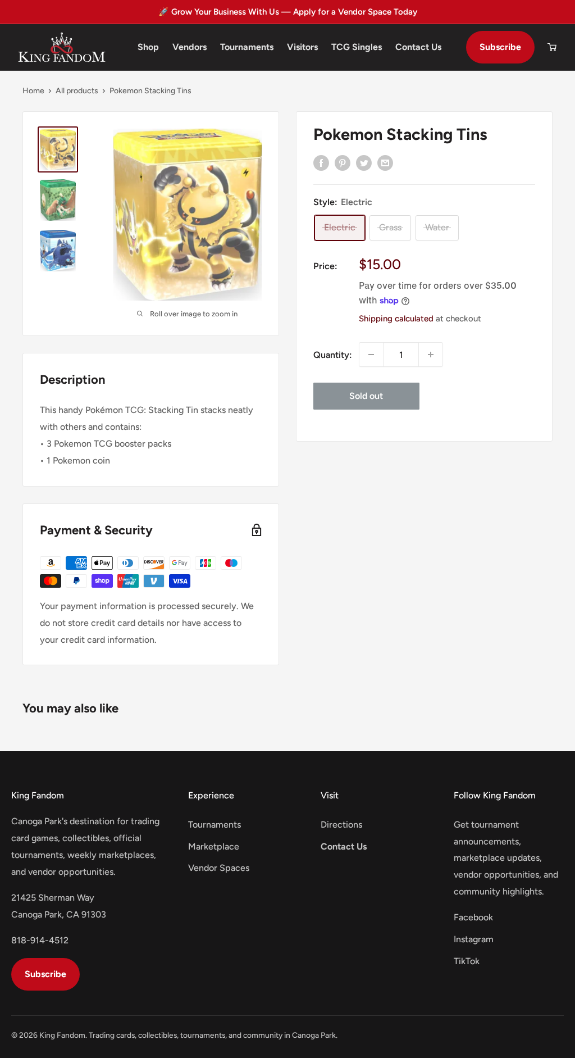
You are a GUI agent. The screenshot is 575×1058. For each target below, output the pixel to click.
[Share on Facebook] (321, 162)
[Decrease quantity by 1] (371, 354)
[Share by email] (385, 162)
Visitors (302, 47)
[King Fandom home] (61, 47)
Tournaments (246, 47)
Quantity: (332, 354)
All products (77, 91)
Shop (148, 47)
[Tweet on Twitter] (364, 162)
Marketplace (213, 846)
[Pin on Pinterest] (342, 162)
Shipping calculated (396, 319)
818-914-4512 (40, 940)
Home (33, 91)
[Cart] (552, 47)
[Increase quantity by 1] (430, 354)
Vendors (189, 47)
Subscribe (500, 47)
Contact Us (418, 47)
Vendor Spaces (218, 867)
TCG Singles (356, 47)
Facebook (473, 917)
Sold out (366, 395)
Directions (341, 824)
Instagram (474, 939)
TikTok (467, 961)
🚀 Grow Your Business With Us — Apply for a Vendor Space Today (287, 12)
